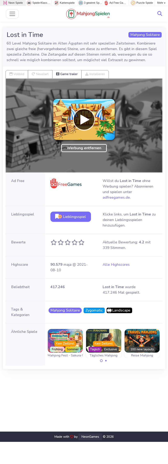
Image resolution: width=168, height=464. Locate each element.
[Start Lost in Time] (84, 119)
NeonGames (90, 436)
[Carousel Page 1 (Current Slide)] (101, 360)
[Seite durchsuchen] (159, 13)
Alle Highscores (116, 264)
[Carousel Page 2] (105, 360)
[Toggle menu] (12, 13)
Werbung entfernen (84, 148)
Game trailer (68, 74)
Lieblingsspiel (74, 216)
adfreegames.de (116, 197)
